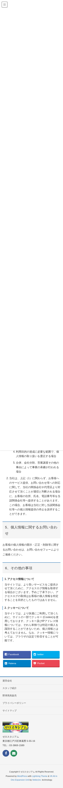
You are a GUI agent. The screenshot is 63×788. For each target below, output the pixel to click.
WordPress (22, 776)
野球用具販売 (10, 695)
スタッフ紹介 (10, 688)
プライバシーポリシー (14, 703)
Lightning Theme (39, 776)
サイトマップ (10, 710)
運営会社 (7, 680)
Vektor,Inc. (36, 780)
